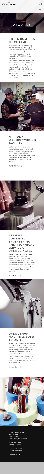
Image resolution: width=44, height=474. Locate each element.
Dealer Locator (15, 275)
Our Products (14, 166)
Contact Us (13, 367)
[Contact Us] (40, 4)
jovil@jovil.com (15, 454)
